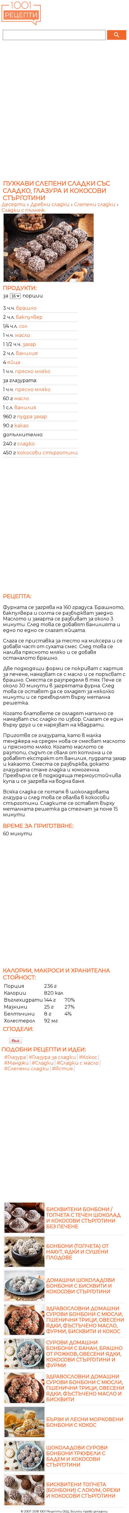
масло (22, 335)
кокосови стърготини (47, 453)
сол (23, 326)
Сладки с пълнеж (23, 210)
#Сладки (43, 1063)
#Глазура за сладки (52, 1057)
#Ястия (62, 1069)
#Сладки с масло (78, 1063)
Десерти (14, 204)
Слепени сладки (95, 204)
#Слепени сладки (26, 1069)
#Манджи (16, 1063)
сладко (26, 444)
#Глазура (15, 1057)
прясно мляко (32, 371)
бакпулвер (29, 317)
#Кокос (88, 1057)
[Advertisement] (64, 112)
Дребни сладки (50, 204)
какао (21, 425)
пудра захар (32, 416)
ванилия (27, 353)
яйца (13, 362)
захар (29, 344)
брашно (26, 308)
